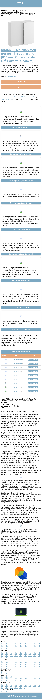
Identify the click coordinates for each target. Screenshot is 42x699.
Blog (14, 696)
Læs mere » (21, 81)
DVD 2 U (21, 3)
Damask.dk (5, 97)
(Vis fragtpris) (11, 76)
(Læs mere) (22, 73)
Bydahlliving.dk (6, 99)
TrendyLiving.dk (15, 97)
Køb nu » (21, 87)
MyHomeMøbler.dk (27, 97)
